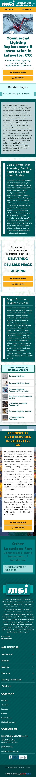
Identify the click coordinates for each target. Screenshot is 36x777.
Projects (4, 709)
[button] (34, 3)
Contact (4, 700)
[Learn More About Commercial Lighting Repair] (18, 383)
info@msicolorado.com (10, 751)
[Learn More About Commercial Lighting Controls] (18, 411)
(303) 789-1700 (7, 747)
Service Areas (6, 718)
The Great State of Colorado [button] (15, 568)
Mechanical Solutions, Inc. (14, 735)
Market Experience (8, 722)
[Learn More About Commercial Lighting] (18, 376)
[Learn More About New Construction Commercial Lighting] (18, 397)
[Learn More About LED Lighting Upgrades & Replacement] (18, 404)
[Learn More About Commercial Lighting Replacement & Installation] (18, 390)
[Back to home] (17, 3)
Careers (4, 713)
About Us (4, 705)
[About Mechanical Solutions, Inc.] (18, 589)
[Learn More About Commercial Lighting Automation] (18, 418)
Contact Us (9, 9)
